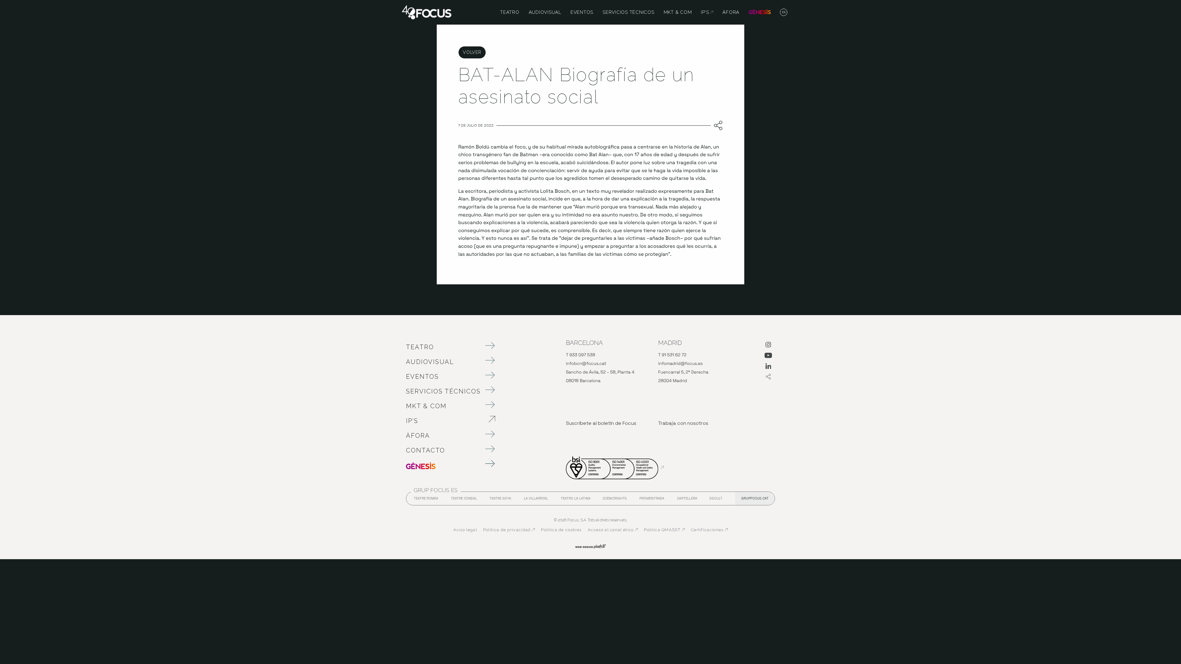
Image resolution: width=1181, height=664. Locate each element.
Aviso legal (465, 530)
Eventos (422, 376)
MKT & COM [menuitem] (678, 12)
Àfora (418, 435)
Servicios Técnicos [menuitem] (628, 12)
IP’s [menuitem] (707, 12)
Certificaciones (709, 530)
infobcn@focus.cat (586, 363)
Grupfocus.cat (755, 498)
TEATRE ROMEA (426, 500)
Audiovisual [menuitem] (545, 12)
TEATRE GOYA (500, 500)
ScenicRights (615, 500)
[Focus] (426, 12)
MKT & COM (426, 406)
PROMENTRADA (651, 500)
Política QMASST (664, 530)
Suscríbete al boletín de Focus (601, 423)
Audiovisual (430, 362)
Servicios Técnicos (443, 391)
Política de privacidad (509, 530)
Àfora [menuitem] (730, 12)
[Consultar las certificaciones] (615, 467)
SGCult (716, 498)
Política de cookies (561, 530)
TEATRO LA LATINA (575, 500)
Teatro (420, 347)
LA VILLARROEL (536, 500)
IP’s (444, 421)
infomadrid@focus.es (680, 363)
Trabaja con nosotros (683, 423)
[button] (783, 12)
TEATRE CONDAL (464, 500)
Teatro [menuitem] (509, 12)
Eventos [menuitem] (582, 12)
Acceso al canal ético (613, 530)
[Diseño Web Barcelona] (590, 545)
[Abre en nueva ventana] (768, 346)
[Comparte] (717, 126)
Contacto (425, 450)
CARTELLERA (687, 500)
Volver (472, 52)
